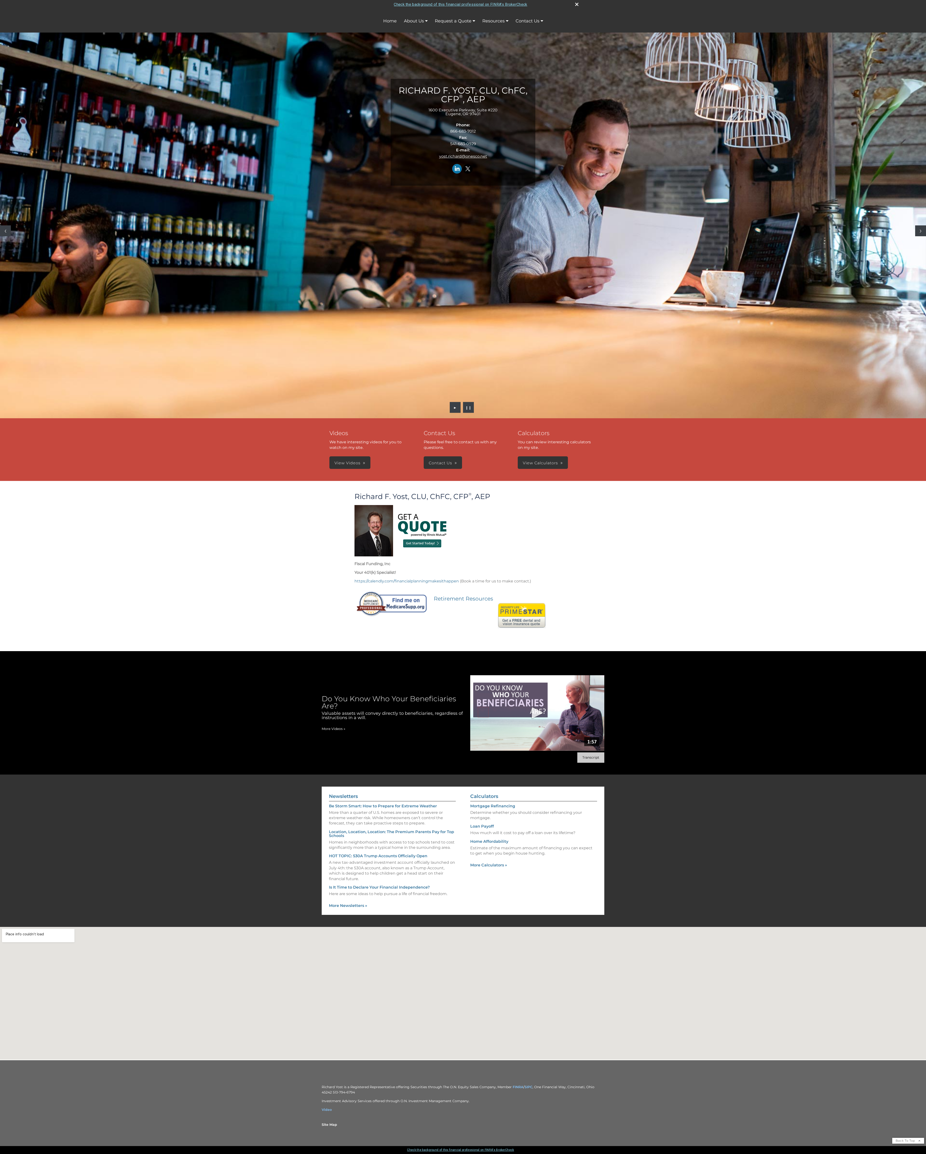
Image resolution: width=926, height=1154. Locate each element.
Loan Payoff (482, 826)
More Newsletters (348, 905)
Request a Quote (453, 21)
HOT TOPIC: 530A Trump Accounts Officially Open (378, 856)
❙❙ (468, 407)
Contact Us (527, 21)
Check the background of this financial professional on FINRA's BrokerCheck (460, 4)
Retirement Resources (463, 598)
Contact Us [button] (440, 463)
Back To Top (906, 1140)
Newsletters (343, 796)
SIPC (528, 1087)
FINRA (518, 1087)
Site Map (329, 1124)
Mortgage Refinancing (492, 806)
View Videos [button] (347, 463)
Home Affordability (489, 841)
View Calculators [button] (540, 463)
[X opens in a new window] (468, 169)
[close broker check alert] (577, 4)
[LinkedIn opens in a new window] (457, 169)
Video (327, 1109)
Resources (493, 21)
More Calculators (488, 865)
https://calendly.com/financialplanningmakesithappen (406, 581)
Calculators (484, 796)
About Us (414, 21)
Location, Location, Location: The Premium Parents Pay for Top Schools (391, 834)
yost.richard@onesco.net (463, 156)
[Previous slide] (5, 230)
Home (390, 21)
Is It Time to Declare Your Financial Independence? (379, 887)
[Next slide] (920, 230)
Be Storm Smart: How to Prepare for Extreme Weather (383, 806)
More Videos (333, 728)
